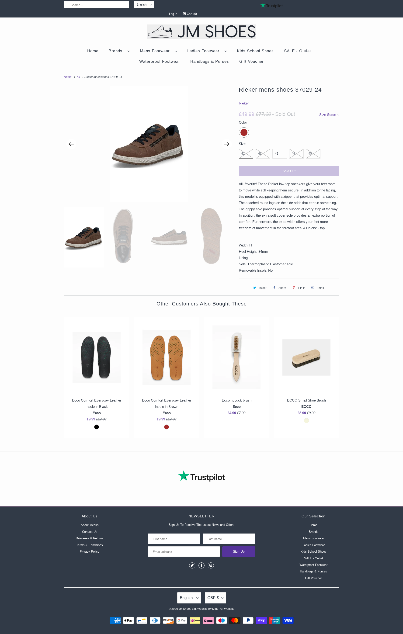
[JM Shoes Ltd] (201, 32)
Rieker (244, 103)
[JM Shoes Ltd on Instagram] (211, 565)
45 (310, 153)
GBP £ (213, 598)
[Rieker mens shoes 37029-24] (149, 144)
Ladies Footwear (204, 51)
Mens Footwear (156, 51)
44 (293, 153)
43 (276, 153)
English (141, 4)
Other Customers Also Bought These (201, 304)
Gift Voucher (251, 61)
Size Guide (328, 115)
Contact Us (89, 532)
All (79, 77)
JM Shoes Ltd (187, 608)
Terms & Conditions (89, 545)
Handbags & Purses (209, 61)
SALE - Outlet (297, 51)
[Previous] (71, 144)
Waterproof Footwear (159, 61)
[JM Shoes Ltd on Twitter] (192, 565)
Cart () (191, 14)
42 (259, 153)
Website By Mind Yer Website (215, 608)
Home (92, 51)
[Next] (227, 144)
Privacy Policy (89, 551)
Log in (173, 14)
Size (242, 144)
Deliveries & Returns (90, 538)
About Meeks (90, 525)
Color (243, 122)
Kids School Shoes (255, 51)
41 (243, 153)
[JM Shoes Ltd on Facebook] (201, 565)
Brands (117, 51)
